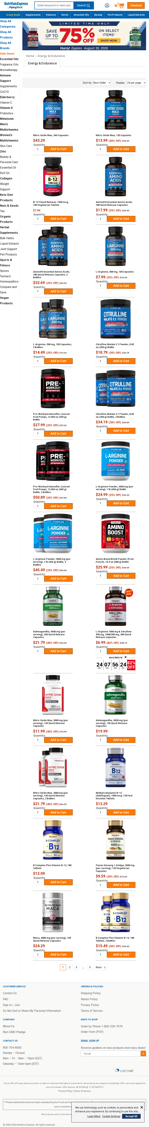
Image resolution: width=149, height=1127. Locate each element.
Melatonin (7, 118)
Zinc (3, 151)
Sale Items (7, 53)
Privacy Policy (65, 1091)
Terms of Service (82, 1091)
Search (81, 5)
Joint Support (8, 249)
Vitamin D (6, 108)
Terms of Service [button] (92, 1011)
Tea (2, 211)
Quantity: (39, 145)
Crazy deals (13, 14)
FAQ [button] (5, 999)
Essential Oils (81, 14)
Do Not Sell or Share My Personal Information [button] (32, 1011)
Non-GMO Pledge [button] (14, 1032)
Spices (4, 271)
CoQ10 (4, 91)
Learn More (93, 1116)
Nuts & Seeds (9, 205)
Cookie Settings (111, 1116)
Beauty (98, 14)
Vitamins (51, 14)
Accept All (131, 1116)
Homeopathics (9, 281)
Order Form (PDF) (92, 1032)
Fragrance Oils (9, 64)
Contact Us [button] (10, 993)
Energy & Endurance (51, 56)
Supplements (33, 14)
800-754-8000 (12, 1047)
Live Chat (126, 1071)
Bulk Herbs (7, 238)
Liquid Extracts (136, 14)
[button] (107, 5)
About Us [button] (9, 1026)
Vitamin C (6, 102)
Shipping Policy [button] (91, 993)
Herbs (64, 14)
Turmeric (5, 276)
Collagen (6, 178)
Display (129, 82)
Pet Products (115, 14)
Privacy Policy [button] (90, 1005)
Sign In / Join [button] (11, 1005)
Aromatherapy (9, 70)
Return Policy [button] (89, 999)
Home (30, 56)
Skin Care (6, 146)
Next (99, 967)
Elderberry (7, 97)
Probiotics (6, 113)
